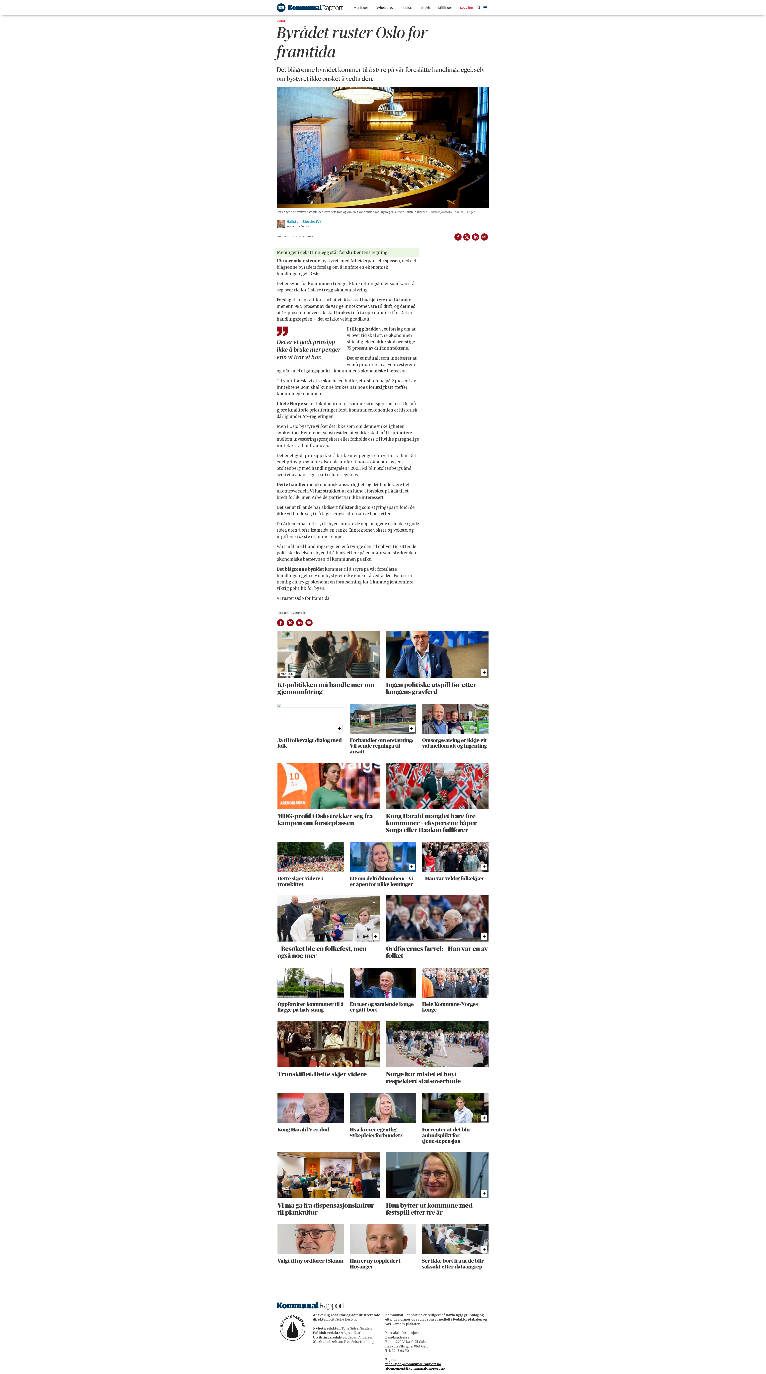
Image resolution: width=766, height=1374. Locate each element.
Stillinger (445, 8)
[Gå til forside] (310, 8)
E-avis (426, 8)
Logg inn (466, 7)
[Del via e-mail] (484, 236)
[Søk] (478, 8)
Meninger (361, 8)
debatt (283, 613)
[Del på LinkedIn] (475, 236)
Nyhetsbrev (385, 8)
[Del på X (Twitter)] (466, 236)
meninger (299, 613)
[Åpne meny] (485, 8)
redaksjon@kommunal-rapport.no (413, 1364)
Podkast (407, 8)
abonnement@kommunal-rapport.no (415, 1368)
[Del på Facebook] (457, 236)
